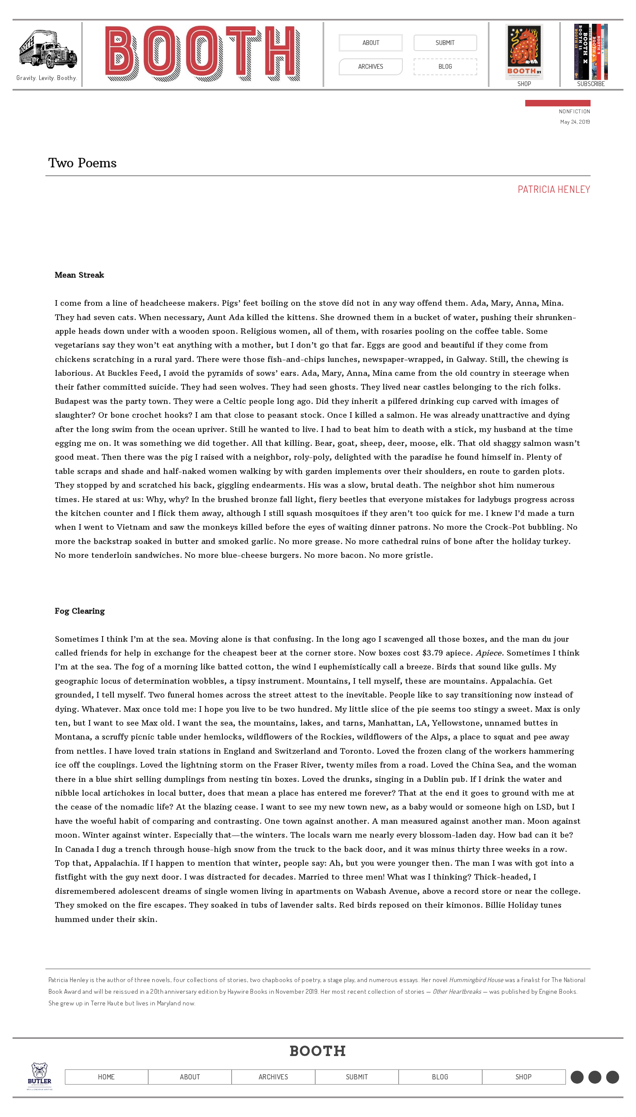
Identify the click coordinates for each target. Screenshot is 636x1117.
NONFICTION (575, 111)
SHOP (524, 1076)
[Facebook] (577, 1077)
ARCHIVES (274, 1076)
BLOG (440, 1076)
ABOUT (190, 1076)
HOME (106, 1076)
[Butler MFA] (40, 1076)
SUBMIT (357, 1076)
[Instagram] (612, 1077)
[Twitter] (594, 1077)
